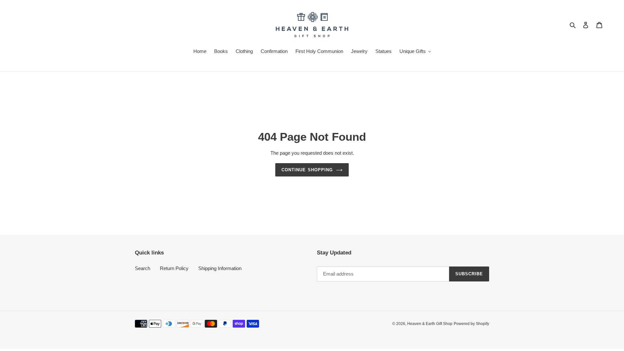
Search (142, 268)
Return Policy (174, 268)
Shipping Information (219, 268)
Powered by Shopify (471, 323)
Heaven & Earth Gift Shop (429, 323)
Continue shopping (307, 169)
